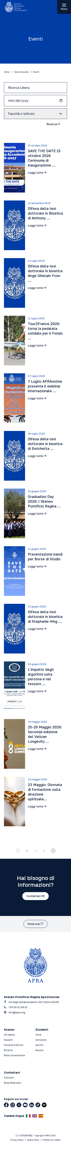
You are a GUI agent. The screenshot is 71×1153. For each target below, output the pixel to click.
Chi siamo (9, 1034)
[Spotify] (44, 1105)
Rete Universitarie (14, 1055)
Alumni (39, 1050)
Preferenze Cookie (52, 1140)
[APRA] (18, 7)
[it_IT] (28, 1115)
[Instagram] (12, 1105)
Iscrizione (41, 1039)
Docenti (8, 1039)
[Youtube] (25, 1105)
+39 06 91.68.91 (18, 1007)
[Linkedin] (31, 1105)
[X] (19, 1105)
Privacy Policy (17, 1140)
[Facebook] (6, 1105)
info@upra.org (16, 1012)
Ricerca (8, 1050)
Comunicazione (21, 72)
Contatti (9, 1077)
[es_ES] (40, 1115)
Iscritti (39, 1045)
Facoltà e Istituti (13, 1045)
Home (6, 72)
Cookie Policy (33, 1140)
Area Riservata (12, 1082)
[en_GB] (34, 1115)
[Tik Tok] (38, 1105)
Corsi (38, 1034)
